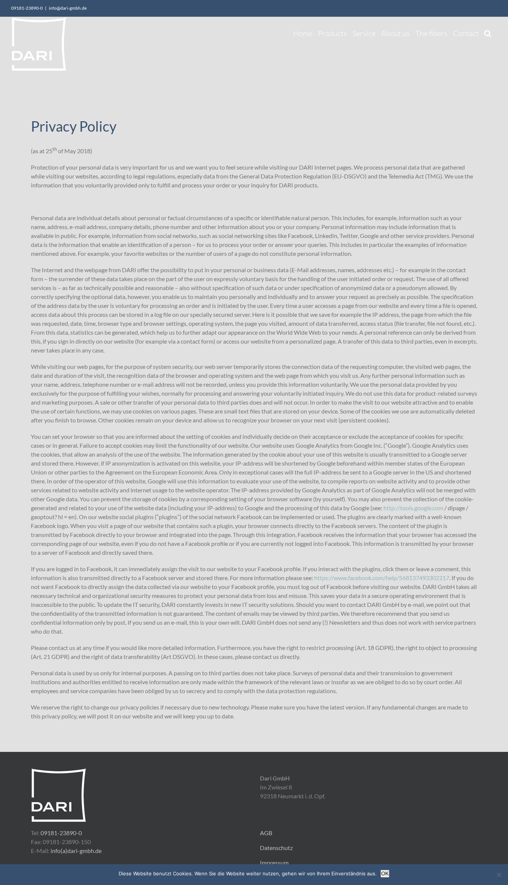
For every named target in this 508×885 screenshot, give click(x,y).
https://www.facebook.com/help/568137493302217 (381, 577)
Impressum (274, 862)
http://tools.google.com (413, 507)
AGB (266, 832)
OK (385, 873)
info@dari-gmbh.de (68, 8)
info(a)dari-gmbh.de (76, 850)
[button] (487, 31)
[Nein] (498, 874)
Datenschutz (276, 847)
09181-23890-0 (61, 832)
